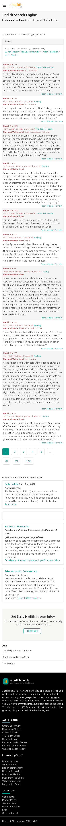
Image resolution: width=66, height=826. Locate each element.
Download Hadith (11, 774)
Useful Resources (11, 806)
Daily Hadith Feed (11, 784)
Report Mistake (47, 94)
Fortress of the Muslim (17, 527)
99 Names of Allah (11, 781)
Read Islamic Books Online (16, 657)
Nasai (7, 55)
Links (5, 809)
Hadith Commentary (29, 598)
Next (28, 461)
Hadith (5, 821)
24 (16, 461)
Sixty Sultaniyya (10, 739)
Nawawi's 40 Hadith (12, 729)
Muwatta (35, 52)
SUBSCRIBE (32, 631)
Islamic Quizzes (10, 761)
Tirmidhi (45, 52)
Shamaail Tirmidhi (11, 726)
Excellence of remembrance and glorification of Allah (32, 560)
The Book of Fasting (44, 67)
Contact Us (8, 796)
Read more (10, 504)
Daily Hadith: (12, 484)
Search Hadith (9, 803)
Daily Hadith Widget (12, 771)
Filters (8, 41)
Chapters (15, 55)
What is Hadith (9, 764)
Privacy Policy (9, 800)
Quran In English (10, 813)
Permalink (59, 94)
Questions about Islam (13, 749)
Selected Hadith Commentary (21, 571)
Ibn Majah (54, 52)
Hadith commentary (12, 767)
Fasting (37, 101)
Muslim (16, 52)
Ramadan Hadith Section (15, 742)
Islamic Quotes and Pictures (16, 650)
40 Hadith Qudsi (10, 732)
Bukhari (8, 52)
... (50, 451)
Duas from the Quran (13, 777)
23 (6, 461)
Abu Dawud (26, 52)
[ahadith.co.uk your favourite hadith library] (5, 681)
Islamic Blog (8, 663)
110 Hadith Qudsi (11, 735)
